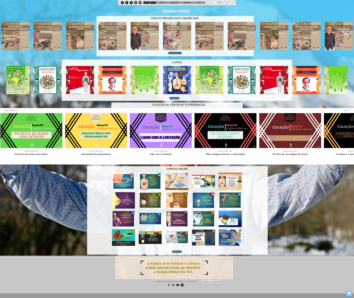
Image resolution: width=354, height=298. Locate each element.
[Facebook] (122, 2)
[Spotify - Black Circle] (182, 285)
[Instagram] (131, 2)
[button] (226, 2)
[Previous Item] (4, 36)
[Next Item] (349, 36)
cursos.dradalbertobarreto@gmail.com (175, 281)
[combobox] (347, 110)
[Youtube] (140, 2)
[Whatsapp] (126, 2)
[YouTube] (177, 285)
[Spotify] (135, 2)
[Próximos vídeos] (351, 130)
